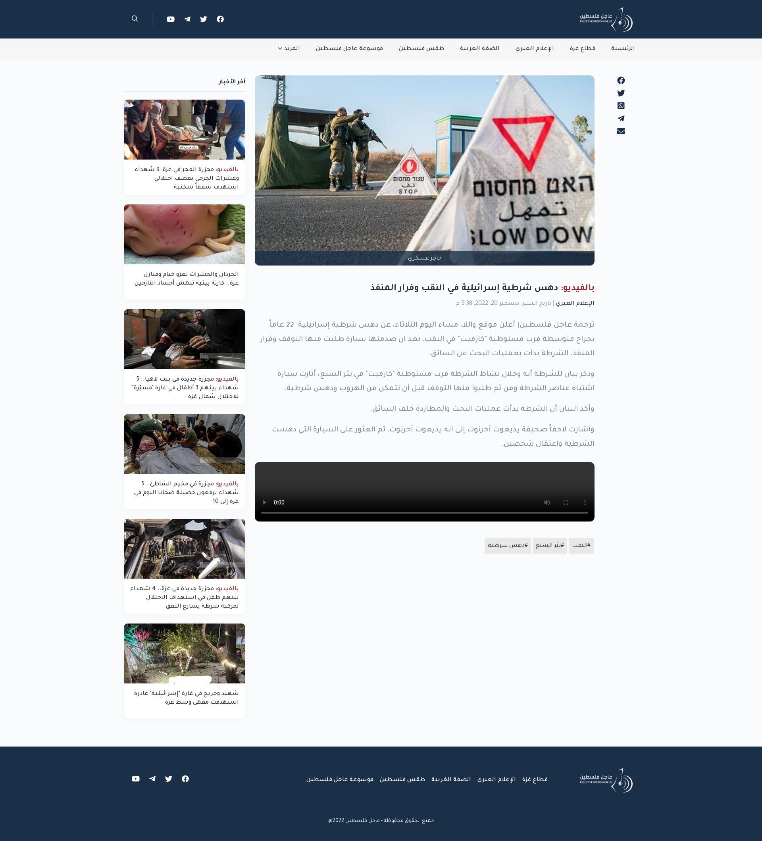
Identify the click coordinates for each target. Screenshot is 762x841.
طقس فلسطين (421, 49)
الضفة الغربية (480, 49)
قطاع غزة (582, 49)
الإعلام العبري (535, 49)
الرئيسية (623, 49)
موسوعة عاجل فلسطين (349, 49)
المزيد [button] (292, 49)
